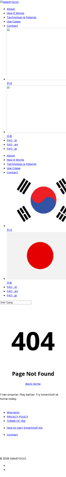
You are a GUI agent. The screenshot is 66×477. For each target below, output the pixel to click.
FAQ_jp (12, 295)
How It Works (15, 160)
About (11, 156)
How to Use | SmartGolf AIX (25, 428)
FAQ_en (12, 291)
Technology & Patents (21, 164)
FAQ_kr (12, 287)
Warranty (13, 412)
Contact (12, 172)
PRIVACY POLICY (17, 417)
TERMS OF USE (16, 421)
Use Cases (13, 168)
